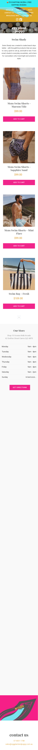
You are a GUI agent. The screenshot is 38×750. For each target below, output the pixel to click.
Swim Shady (19, 39)
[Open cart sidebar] (35, 29)
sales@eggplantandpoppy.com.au (19, 744)
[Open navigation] (3, 29)
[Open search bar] (29, 29)
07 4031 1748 (19, 741)
